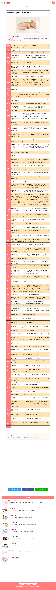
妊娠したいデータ (20, 7)
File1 (9, 435)
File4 (22, 435)
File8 (39, 435)
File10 (8, 437)
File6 (30, 435)
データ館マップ (10, 7)
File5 (26, 435)
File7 (35, 435)
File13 (23, 437)
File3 (18, 435)
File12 (18, 437)
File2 (13, 435)
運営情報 (22, 584)
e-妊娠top (3, 7)
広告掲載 (34, 584)
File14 (27, 437)
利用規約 (28, 584)
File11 (13, 437)
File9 (43, 435)
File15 (32, 437)
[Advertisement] (28, 449)
